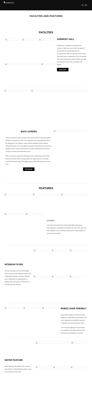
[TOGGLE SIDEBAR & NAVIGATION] (86, 5)
